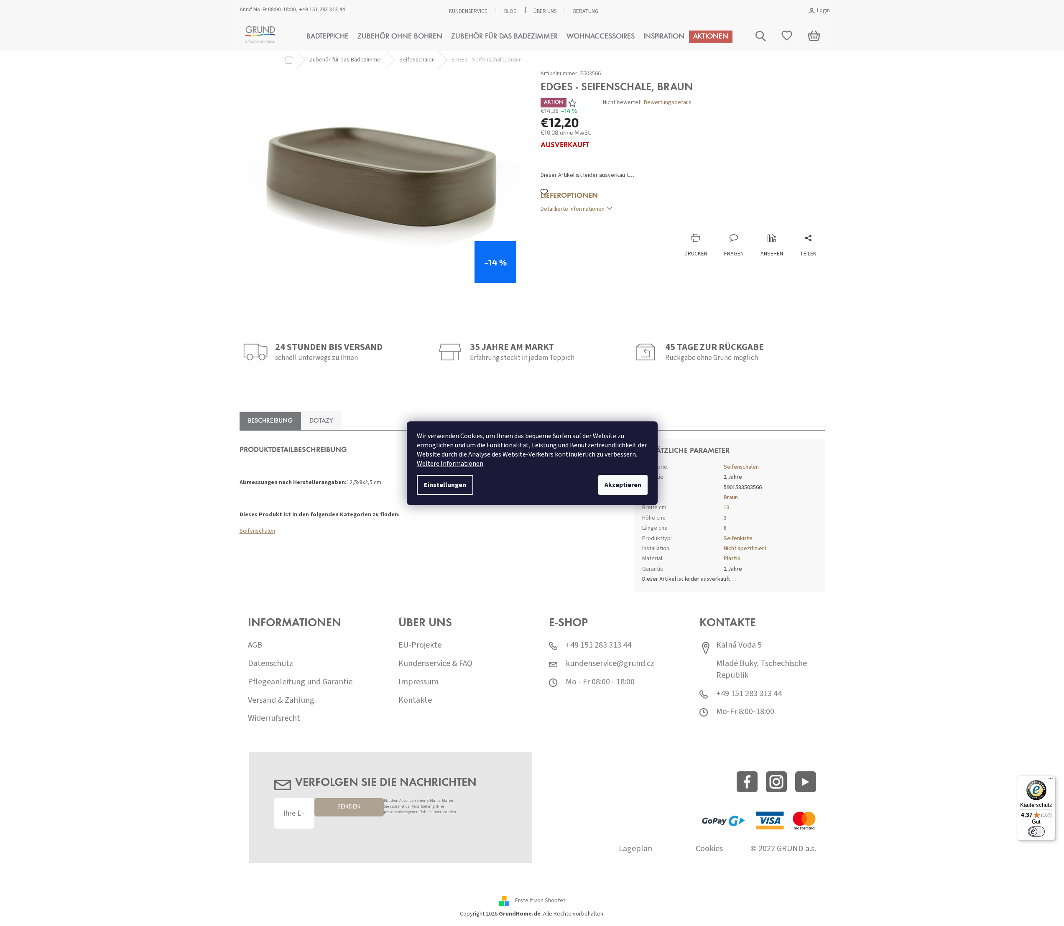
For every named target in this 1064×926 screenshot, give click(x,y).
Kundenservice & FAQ (435, 663)
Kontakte (415, 700)
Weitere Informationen (450, 463)
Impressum (418, 682)
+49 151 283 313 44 (322, 9)
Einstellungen (445, 485)
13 (727, 507)
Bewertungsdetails (667, 103)
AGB (255, 645)
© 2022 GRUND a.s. (783, 849)
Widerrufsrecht (274, 718)
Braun (731, 497)
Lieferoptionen (569, 196)
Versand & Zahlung (281, 700)
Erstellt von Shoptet (540, 901)
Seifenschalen (257, 531)
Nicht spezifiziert (745, 548)
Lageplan (635, 849)
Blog (510, 11)
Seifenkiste (738, 538)
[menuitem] (327, 36)
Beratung (585, 11)
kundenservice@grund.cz (610, 663)
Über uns (544, 11)
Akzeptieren (623, 485)
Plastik (732, 558)
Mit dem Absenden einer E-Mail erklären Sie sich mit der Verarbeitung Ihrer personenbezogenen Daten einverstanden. (420, 806)
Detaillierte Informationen (573, 209)
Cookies (709, 849)
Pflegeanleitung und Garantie (300, 682)
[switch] (1036, 832)
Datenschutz (270, 663)
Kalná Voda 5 (739, 645)
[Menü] (1051, 780)
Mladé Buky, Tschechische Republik (761, 669)
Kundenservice (468, 11)
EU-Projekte (419, 645)
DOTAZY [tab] (321, 421)
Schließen (596, 225)
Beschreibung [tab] (270, 421)
